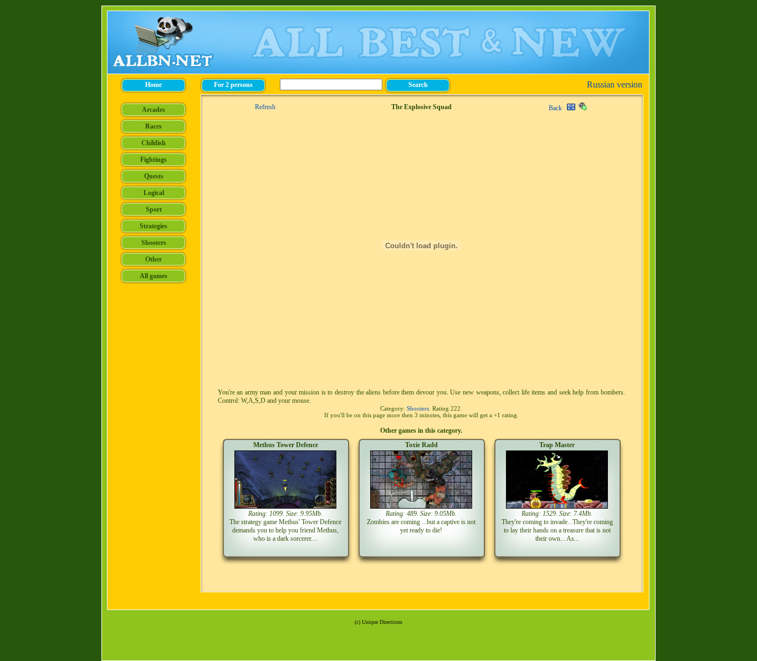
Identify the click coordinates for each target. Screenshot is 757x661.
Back (555, 108)
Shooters (418, 408)
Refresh (265, 107)
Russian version (614, 84)
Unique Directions (382, 622)
